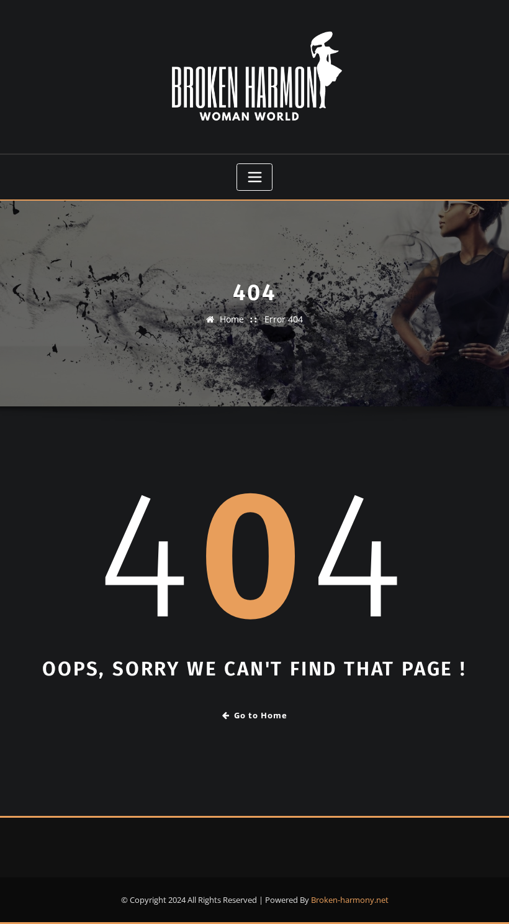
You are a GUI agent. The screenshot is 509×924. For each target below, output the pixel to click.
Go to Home (260, 715)
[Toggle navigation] (254, 177)
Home (232, 319)
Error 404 (283, 319)
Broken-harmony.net (350, 899)
